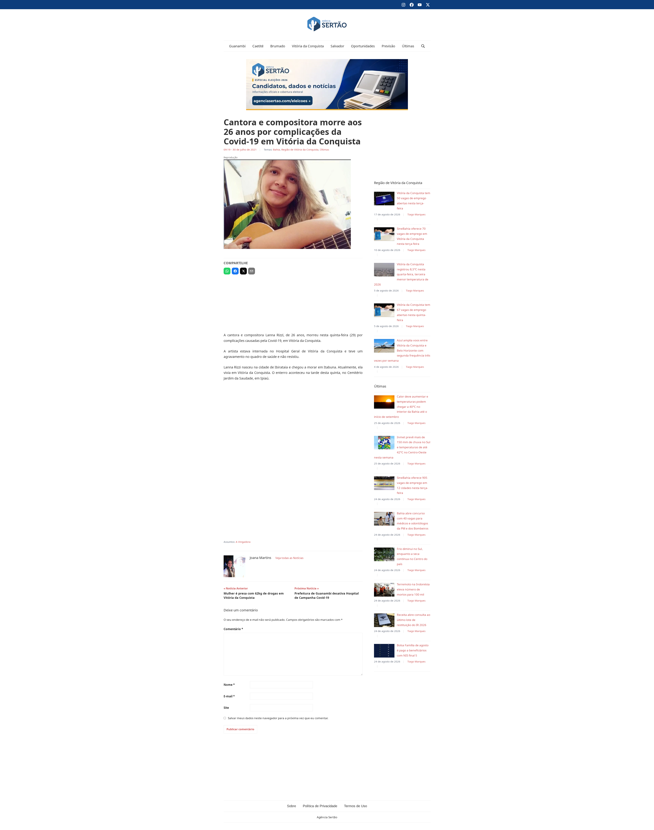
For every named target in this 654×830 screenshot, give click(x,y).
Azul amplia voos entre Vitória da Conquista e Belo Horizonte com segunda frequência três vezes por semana (402, 350)
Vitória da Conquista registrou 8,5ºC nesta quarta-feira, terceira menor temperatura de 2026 (401, 274)
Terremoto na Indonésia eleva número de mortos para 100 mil (413, 589)
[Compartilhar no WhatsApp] (227, 271)
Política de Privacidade (320, 806)
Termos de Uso (355, 806)
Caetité (257, 46)
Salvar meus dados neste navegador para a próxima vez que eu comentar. (278, 718)
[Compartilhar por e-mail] (251, 271)
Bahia (276, 149)
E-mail (229, 696)
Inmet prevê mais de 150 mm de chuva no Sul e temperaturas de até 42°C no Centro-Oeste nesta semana (402, 447)
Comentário (233, 629)
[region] (293, 302)
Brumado (277, 46)
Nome (229, 685)
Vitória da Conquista (308, 46)
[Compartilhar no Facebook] (235, 271)
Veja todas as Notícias (289, 558)
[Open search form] (423, 46)
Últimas (408, 46)
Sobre (291, 806)
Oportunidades (363, 46)
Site (226, 708)
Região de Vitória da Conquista (299, 149)
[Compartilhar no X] (243, 271)
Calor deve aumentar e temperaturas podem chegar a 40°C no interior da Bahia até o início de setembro (401, 406)
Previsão (388, 46)
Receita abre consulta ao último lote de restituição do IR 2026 (413, 620)
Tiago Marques (416, 214)
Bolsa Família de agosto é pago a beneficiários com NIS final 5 (413, 650)
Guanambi (237, 46)
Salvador (337, 46)
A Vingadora (243, 541)
